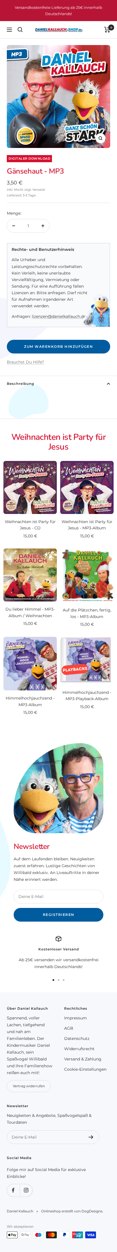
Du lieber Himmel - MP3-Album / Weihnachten (30, 612)
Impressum (75, 1018)
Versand (38, 190)
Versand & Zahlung (82, 1059)
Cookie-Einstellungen (85, 1069)
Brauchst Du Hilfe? (25, 362)
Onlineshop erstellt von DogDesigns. (72, 1211)
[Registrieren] (91, 1137)
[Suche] (20, 29)
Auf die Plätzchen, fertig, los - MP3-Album (87, 613)
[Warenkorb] (107, 29)
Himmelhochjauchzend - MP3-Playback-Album (86, 695)
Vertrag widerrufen (29, 1086)
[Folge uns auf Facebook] (13, 1190)
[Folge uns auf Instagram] (26, 1190)
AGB (68, 1028)
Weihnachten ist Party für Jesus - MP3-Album (87, 525)
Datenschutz (76, 1038)
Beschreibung (20, 383)
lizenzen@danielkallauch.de (59, 316)
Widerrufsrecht (79, 1048)
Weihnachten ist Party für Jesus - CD (30, 525)
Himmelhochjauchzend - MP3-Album (30, 701)
